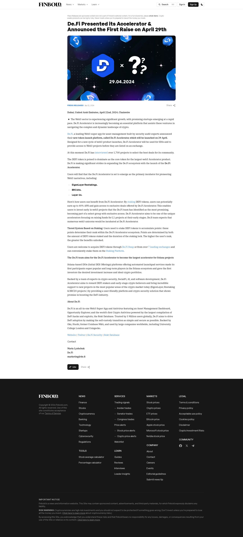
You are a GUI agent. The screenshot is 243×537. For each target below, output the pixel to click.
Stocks (82, 408)
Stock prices (153, 402)
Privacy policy (186, 408)
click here (153, 16)
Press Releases (75, 105)
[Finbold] (50, 4)
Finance (83, 402)
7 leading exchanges (159, 246)
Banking (83, 419)
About (150, 451)
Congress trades (124, 419)
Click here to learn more (74, 513)
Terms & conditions (189, 402)
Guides (118, 457)
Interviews (119, 468)
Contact (151, 457)
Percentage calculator (90, 462)
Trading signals (122, 402)
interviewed (101, 152)
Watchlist (119, 441)
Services (119, 396)
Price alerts (120, 425)
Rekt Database (112, 334)
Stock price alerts (124, 430)
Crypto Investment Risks (191, 430)
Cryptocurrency (87, 413)
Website (71, 334)
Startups (83, 430)
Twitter (82, 334)
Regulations (85, 441)
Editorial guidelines (156, 473)
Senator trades (123, 413)
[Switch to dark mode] (202, 4)
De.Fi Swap (128, 246)
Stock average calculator (91, 457)
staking (131, 201)
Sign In (182, 4)
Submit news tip (155, 479)
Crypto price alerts (125, 436)
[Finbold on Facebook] (180, 445)
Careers (151, 462)
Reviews (118, 462)
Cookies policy (186, 419)
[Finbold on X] (186, 445)
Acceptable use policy (190, 413)
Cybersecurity (86, 436)
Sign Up (193, 4)
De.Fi (70, 133)
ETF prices (152, 413)
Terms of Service (53, 413)
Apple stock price (156, 425)
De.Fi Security (94, 334)
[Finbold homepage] (54, 396)
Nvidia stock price (156, 436)
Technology (85, 425)
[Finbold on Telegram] (193, 445)
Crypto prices (154, 408)
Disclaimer (184, 425)
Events (150, 468)
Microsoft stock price (158, 430)
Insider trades (122, 408)
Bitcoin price (153, 419)
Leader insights (122, 473)
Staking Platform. (115, 250)
